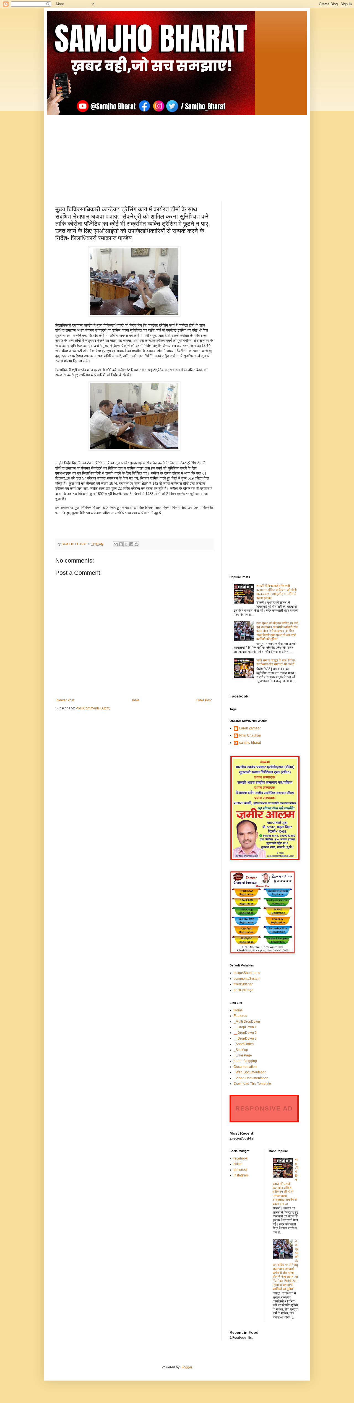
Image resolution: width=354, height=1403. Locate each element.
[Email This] (115, 544)
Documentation (245, 1067)
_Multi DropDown (247, 1022)
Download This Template (252, 1084)
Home (135, 700)
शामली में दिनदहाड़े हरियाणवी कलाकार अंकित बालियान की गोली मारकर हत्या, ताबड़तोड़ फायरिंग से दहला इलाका (276, 592)
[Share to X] (126, 544)
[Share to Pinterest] (136, 544)
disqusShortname (247, 973)
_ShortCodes (244, 1044)
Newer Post (65, 700)
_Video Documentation (251, 1078)
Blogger (186, 1367)
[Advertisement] (177, 154)
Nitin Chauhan (250, 735)
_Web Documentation (250, 1072)
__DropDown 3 (245, 1038)
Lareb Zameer (250, 728)
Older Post (204, 700)
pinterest (240, 1170)
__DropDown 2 (245, 1033)
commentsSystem (247, 979)
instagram (241, 1175)
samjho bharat (250, 743)
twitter (238, 1164)
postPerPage (243, 990)
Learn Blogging (245, 1061)
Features (240, 1016)
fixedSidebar (243, 984)
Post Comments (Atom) (93, 708)
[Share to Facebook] (131, 544)
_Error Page (243, 1055)
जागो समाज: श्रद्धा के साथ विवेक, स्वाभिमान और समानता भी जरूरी (276, 662)
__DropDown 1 (245, 1027)
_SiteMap (241, 1050)
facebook (241, 1158)
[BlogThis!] (121, 544)
